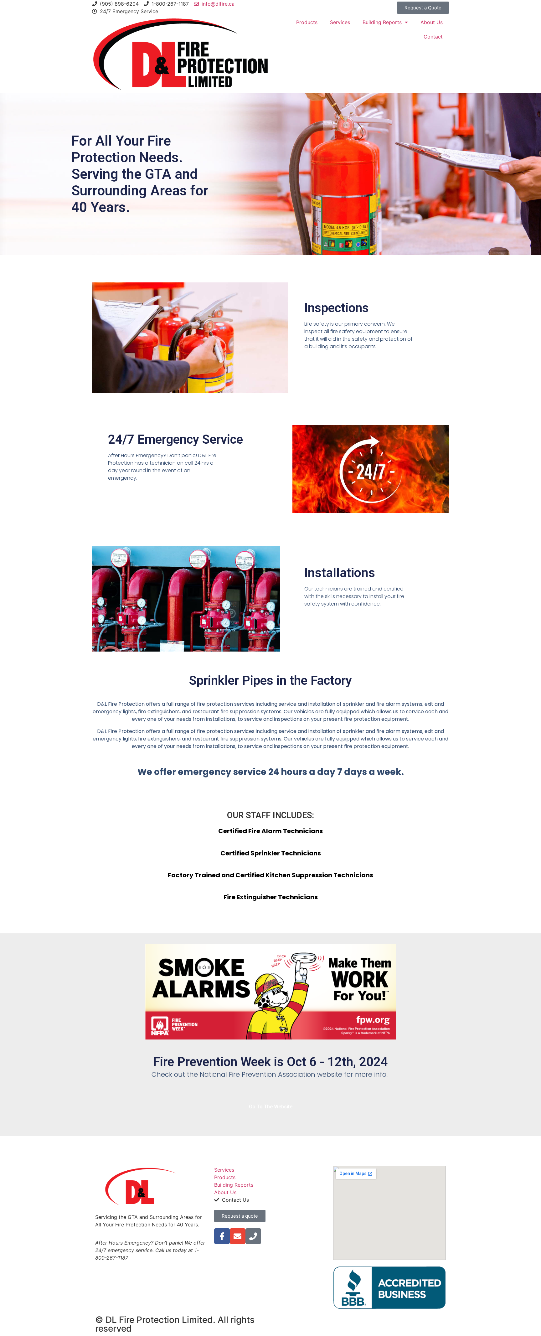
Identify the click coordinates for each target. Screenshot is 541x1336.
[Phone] (253, 1236)
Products (306, 22)
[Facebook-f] (222, 1236)
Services (340, 22)
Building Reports (382, 22)
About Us (431, 22)
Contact (433, 37)
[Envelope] (237, 1236)
